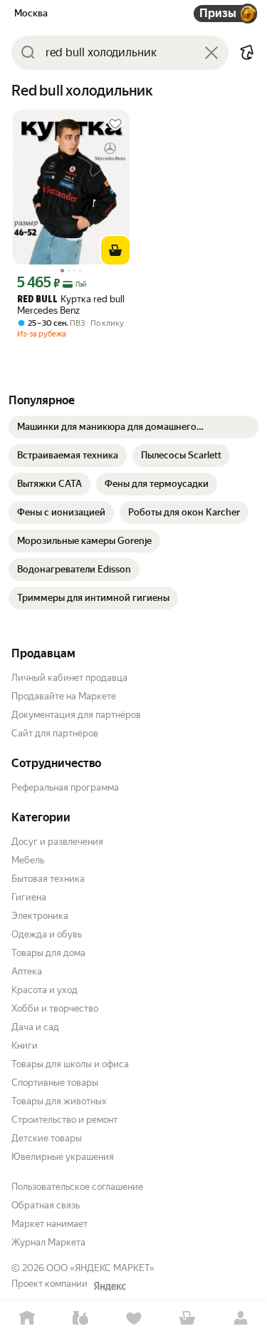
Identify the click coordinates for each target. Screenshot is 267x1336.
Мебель (27, 860)
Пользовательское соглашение (77, 1186)
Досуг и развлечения (57, 841)
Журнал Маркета (48, 1242)
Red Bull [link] (37, 299)
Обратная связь (45, 1205)
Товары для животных (59, 1101)
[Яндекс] (109, 1286)
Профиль (240, 1318)
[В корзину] (115, 250)
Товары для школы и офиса (70, 1064)
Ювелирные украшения (62, 1156)
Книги (24, 1045)
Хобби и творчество (54, 1008)
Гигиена (28, 897)
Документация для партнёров (76, 714)
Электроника (39, 915)
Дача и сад (35, 1027)
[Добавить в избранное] (115, 124)
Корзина (187, 1318)
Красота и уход (44, 990)
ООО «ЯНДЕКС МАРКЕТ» (100, 1268)
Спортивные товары (54, 1082)
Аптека (26, 971)
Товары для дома (48, 952)
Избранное (133, 1318)
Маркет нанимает (49, 1223)
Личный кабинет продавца (69, 677)
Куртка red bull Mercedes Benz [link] (71, 305)
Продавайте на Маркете (63, 696)
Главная (26, 1318)
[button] (247, 52)
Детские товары (46, 1138)
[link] (133, 427)
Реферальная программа (65, 787)
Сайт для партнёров (54, 733)
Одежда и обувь (46, 934)
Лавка (80, 1318)
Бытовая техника (48, 878)
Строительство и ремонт (64, 1119)
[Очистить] (211, 53)
